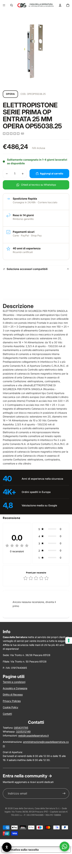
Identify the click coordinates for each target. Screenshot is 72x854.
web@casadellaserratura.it (33, 735)
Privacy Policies (12, 700)
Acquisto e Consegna (15, 688)
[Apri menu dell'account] (60, 5)
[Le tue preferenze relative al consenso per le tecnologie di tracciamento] (68, 640)
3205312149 (23, 731)
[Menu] (4, 5)
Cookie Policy (10, 707)
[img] (11, 133)
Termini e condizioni (14, 681)
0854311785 (21, 727)
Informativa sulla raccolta (21, 849)
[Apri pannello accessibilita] (7, 847)
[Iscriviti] (64, 793)
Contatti (7, 713)
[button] (50, 529)
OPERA (10, 94)
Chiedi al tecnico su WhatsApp (38, 184)
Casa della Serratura (23, 808)
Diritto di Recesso (13, 694)
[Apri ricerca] (11, 5)
